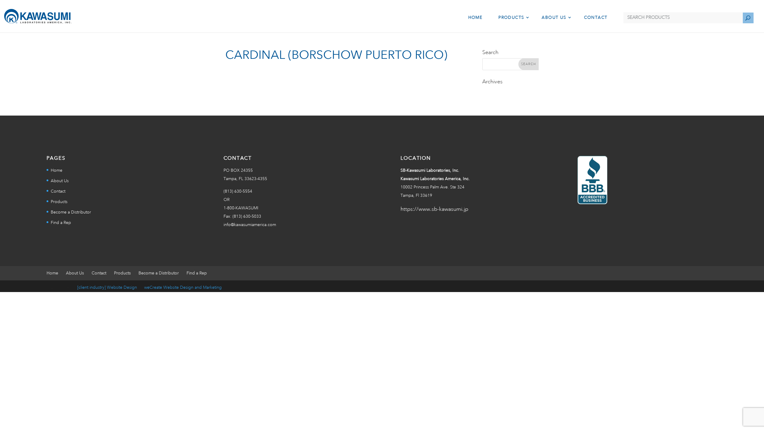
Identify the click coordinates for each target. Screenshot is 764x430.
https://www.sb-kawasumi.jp (434, 209)
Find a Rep (61, 223)
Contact (596, 18)
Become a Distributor (71, 212)
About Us (554, 18)
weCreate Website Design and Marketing (183, 287)
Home (475, 18)
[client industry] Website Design (107, 287)
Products (511, 18)
